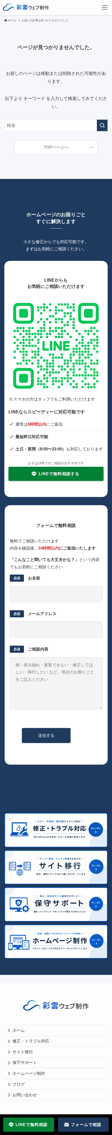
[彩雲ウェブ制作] (26, 7)
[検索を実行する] (102, 125)
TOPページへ (56, 147)
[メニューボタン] (104, 7)
